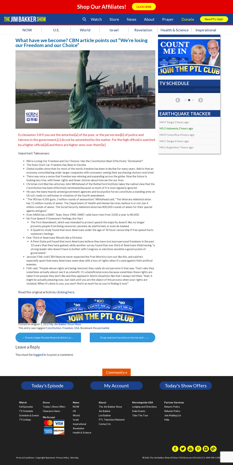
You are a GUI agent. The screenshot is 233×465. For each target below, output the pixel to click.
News (131, 19)
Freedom (67, 328)
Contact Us (105, 424)
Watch (96, 19)
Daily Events (138, 411)
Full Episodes (26, 406)
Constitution (53, 328)
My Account (116, 385)
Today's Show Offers (186, 385)
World (85, 30)
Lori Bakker (105, 415)
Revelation (143, 30)
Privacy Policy (62, 457)
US (74, 411)
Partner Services (174, 402)
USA (76, 328)
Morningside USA (142, 402)
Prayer (168, 19)
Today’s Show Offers (54, 406)
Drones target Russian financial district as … (47, 337)
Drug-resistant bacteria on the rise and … (124, 337)
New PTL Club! (214, 19)
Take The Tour (140, 415)
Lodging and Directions (144, 406)
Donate (187, 19)
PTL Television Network (112, 419)
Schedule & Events (29, 415)
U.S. (56, 30)
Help (166, 419)
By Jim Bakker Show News (65, 324)
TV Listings (25, 419)
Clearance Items (51, 411)
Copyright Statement (45, 457)
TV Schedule (26, 411)
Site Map (74, 457)
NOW (27, 30)
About (149, 19)
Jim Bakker (25, 19)
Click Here (143, 6)
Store (114, 19)
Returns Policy (172, 406)
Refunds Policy (172, 411)
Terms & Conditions (25, 457)
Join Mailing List (172, 415)
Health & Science (175, 30)
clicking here (65, 292)
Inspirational (206, 30)
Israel (114, 30)
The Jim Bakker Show (110, 406)
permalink (103, 328)
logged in (39, 355)
